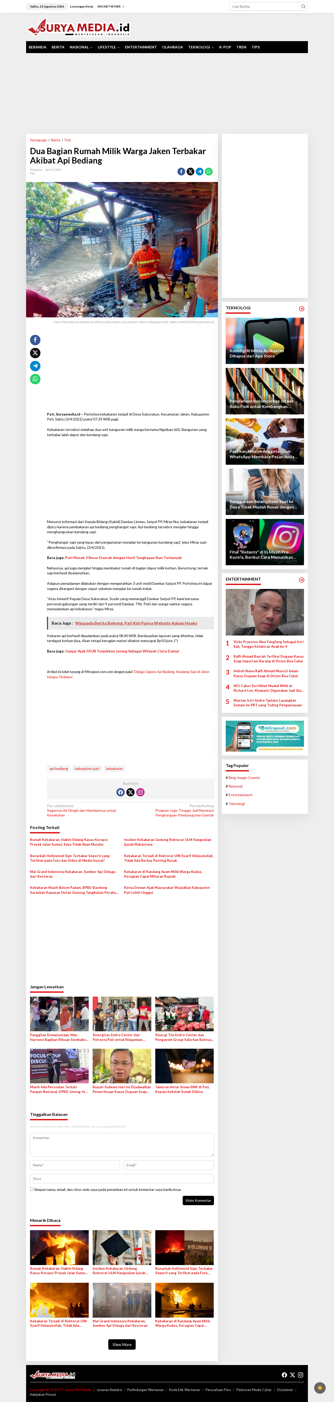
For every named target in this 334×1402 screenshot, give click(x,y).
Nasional (235, 786)
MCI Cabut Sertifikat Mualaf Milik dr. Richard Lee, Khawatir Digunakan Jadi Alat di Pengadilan (268, 688)
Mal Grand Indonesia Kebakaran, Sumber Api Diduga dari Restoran (72, 874)
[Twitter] (130, 792)
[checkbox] (320, 1388)
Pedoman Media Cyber (254, 1390)
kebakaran (114, 768)
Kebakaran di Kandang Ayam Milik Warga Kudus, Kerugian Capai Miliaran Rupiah (163, 874)
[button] (303, 6)
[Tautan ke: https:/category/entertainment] (302, 580)
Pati (32, 173)
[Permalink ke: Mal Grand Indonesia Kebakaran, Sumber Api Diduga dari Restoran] (122, 1300)
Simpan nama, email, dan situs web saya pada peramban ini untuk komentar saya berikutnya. (108, 1189)
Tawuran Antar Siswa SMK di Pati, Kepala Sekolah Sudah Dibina (182, 1089)
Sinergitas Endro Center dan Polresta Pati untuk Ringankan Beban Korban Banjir (117, 1037)
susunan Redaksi (109, 1390)
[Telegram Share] (200, 171)
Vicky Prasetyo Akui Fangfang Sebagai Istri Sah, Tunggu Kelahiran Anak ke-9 (269, 644)
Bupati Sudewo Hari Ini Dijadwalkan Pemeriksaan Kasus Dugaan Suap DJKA (122, 1089)
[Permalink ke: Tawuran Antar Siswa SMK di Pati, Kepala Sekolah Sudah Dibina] (184, 1066)
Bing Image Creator (244, 777)
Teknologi (237, 803)
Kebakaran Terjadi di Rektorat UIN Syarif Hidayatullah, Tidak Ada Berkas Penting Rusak (168, 858)
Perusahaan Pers (218, 1390)
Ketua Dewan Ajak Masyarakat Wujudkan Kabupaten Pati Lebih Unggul (167, 889)
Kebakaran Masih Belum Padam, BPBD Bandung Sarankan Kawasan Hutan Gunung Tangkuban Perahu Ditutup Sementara (73, 890)
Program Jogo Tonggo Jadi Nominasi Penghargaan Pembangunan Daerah (184, 810)
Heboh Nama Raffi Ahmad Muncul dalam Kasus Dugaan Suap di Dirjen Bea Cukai (266, 673)
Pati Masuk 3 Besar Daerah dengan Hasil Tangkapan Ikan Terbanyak (123, 557)
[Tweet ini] (190, 171)
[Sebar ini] (181, 171)
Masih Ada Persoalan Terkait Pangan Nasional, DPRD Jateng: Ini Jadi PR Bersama (58, 1089)
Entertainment (241, 795)
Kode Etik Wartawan (184, 1390)
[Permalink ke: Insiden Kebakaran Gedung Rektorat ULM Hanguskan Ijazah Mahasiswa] (122, 1247)
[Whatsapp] (209, 171)
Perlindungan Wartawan (145, 1390)
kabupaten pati (87, 768)
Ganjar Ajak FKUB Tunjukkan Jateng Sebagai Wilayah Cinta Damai (122, 651)
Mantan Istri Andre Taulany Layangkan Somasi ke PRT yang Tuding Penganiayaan (268, 702)
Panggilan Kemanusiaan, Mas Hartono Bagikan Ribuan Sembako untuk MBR (58, 1037)
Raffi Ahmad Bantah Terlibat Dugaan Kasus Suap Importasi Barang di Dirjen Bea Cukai (269, 658)
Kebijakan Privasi (43, 1394)
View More (122, 1344)
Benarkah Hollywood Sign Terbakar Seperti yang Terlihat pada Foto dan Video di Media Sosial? (70, 858)
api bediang (59, 768)
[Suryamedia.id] (78, 26)
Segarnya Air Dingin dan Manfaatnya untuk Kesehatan (81, 810)
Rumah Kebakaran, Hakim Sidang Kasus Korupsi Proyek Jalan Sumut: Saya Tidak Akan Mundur (69, 842)
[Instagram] (140, 792)
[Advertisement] (167, 93)
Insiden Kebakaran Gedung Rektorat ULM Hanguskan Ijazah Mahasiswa (167, 842)
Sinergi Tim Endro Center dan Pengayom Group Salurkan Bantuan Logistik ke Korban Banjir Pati (184, 1037)
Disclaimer (285, 1390)
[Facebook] (120, 792)
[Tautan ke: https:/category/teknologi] (302, 309)
